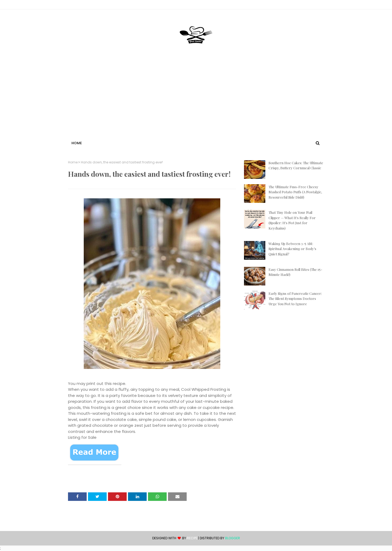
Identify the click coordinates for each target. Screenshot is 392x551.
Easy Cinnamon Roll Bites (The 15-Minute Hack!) (295, 272)
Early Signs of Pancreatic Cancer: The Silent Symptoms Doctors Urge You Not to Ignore (295, 298)
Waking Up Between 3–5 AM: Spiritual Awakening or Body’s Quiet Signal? (292, 248)
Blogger (232, 538)
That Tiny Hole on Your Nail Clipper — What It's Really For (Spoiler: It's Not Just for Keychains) (292, 220)
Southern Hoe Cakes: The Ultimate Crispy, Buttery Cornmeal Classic (296, 165)
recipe (192, 538)
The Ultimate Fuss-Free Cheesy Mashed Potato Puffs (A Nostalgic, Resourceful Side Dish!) (295, 191)
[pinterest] (321, 5)
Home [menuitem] (76, 143)
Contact (76, 5)
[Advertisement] (196, 99)
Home (73, 162)
